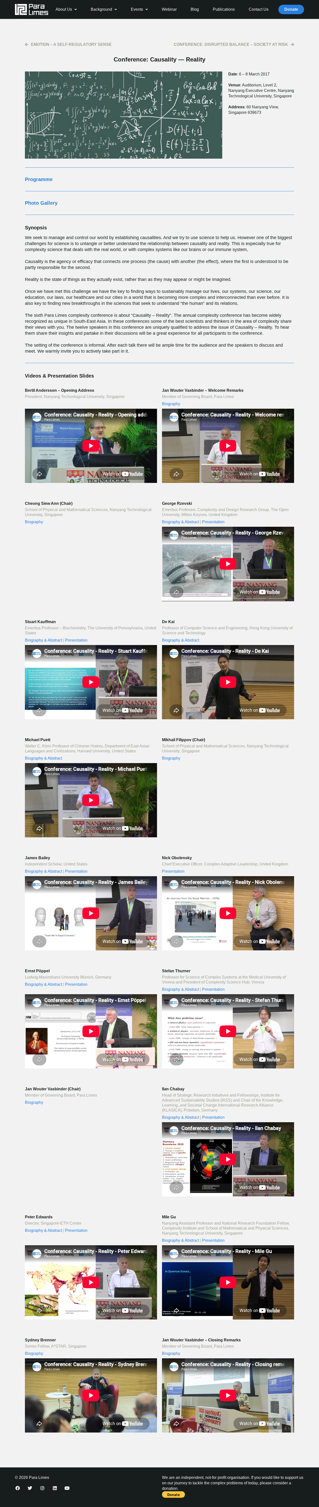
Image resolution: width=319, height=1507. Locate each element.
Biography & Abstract (180, 522)
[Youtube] (67, 1488)
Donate (291, 9)
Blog (195, 9)
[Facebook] (17, 1488)
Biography (171, 404)
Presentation (213, 522)
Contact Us (258, 9)
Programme (39, 179)
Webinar (169, 9)
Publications (224, 9)
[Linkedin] (55, 1488)
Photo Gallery (41, 203)
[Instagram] (42, 1488)
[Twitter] (30, 1488)
